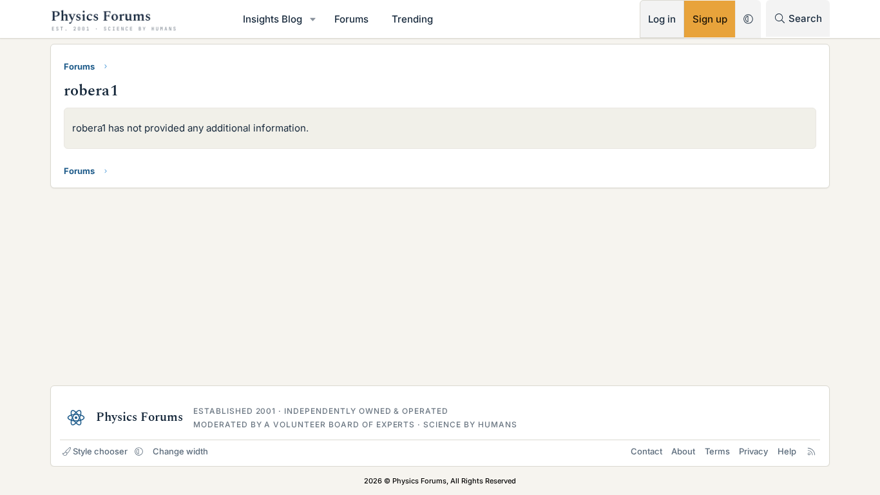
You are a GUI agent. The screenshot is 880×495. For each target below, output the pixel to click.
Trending (412, 19)
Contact (646, 451)
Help (787, 451)
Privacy (753, 451)
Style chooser (100, 451)
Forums (351, 19)
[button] (313, 19)
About (683, 451)
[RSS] (811, 451)
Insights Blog (272, 19)
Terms (717, 451)
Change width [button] (180, 451)
